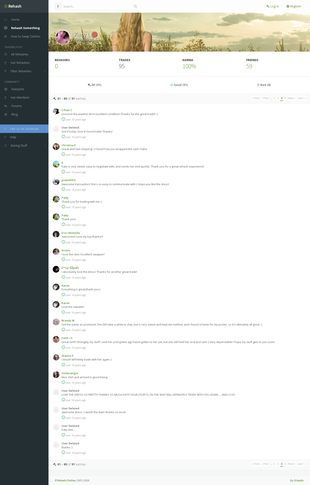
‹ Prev (265, 98)
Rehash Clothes (67, 480)
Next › (291, 98)
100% (189, 66)
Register (295, 6)
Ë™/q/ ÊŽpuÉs (70, 268)
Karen (66, 285)
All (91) (96, 85)
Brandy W (68, 320)
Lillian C (67, 110)
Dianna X (67, 356)
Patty (65, 198)
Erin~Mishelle (71, 233)
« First (256, 98)
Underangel (70, 373)
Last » (301, 98)
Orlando (299, 480)
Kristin (66, 250)
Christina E (69, 145)
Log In (274, 6)
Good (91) (180, 85)
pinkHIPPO (69, 180)
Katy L (83, 34)
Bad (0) (265, 85)
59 (249, 66)
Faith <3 (67, 338)
